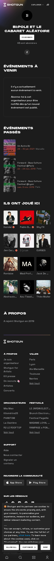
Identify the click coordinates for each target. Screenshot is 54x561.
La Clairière (10, 422)
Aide (6, 450)
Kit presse (9, 376)
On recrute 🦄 (12, 381)
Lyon (32, 364)
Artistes (8, 385)
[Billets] (33, 557)
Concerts (9, 390)
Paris (32, 359)
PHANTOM (9, 418)
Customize (27, 547)
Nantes (33, 378)
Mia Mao (9, 408)
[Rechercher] (20, 557)
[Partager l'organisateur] (47, 4)
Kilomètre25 (11, 413)
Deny (45, 547)
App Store (16, 482)
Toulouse (34, 373)
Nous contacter (13, 455)
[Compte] (47, 557)
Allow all (11, 547)
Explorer (36, 5)
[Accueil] (13, 5)
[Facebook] (27, 52)
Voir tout (34, 383)
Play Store (39, 482)
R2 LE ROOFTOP (12, 427)
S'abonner (27, 37)
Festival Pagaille (39, 418)
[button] (27, 37)
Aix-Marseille (36, 369)
